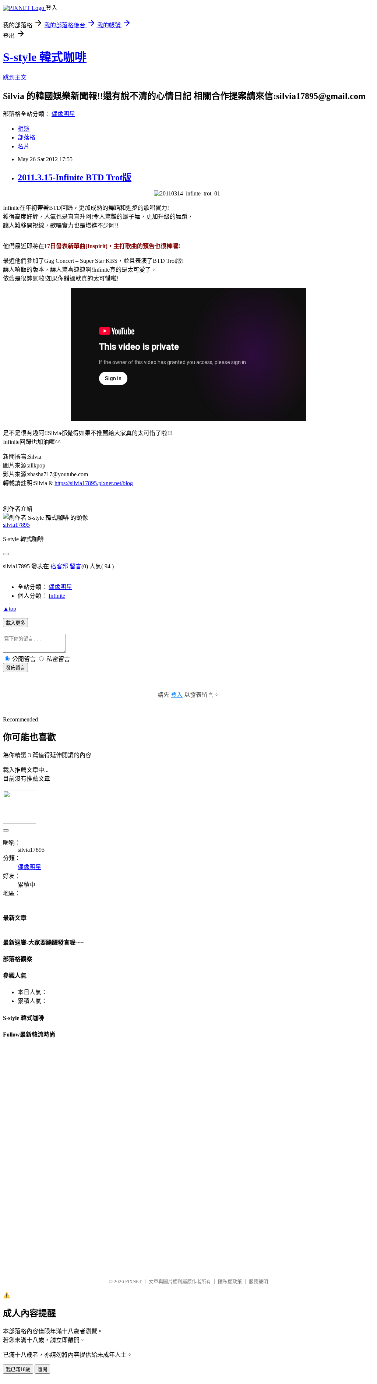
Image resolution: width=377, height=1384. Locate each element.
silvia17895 (16, 525)
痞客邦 (59, 566)
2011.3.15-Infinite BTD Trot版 (74, 177)
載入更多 (15, 623)
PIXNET (133, 1281)
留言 (75, 566)
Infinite (57, 596)
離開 (42, 1369)
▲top (9, 609)
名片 (23, 146)
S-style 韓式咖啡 (45, 57)
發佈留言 (15, 668)
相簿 (23, 129)
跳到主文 (15, 77)
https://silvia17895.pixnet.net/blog (93, 483)
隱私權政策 (230, 1281)
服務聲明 (258, 1281)
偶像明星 (63, 114)
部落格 (26, 137)
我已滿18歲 (18, 1369)
